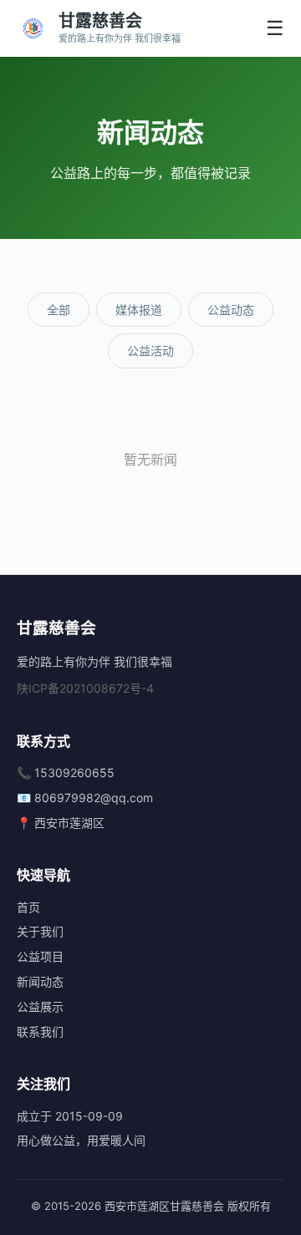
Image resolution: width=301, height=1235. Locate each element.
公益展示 (40, 1006)
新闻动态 (40, 981)
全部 (58, 309)
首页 (28, 907)
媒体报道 (138, 309)
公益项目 (40, 956)
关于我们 (40, 931)
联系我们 (40, 1031)
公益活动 (150, 350)
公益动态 (230, 309)
